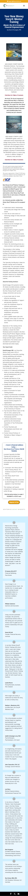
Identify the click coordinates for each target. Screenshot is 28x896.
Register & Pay (14, 502)
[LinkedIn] (18, 894)
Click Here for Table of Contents (14, 95)
